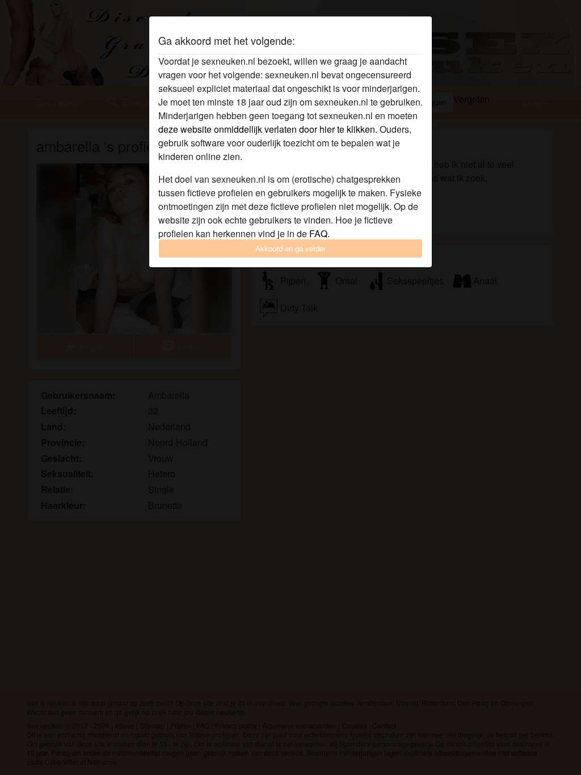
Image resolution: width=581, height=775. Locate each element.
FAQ (318, 233)
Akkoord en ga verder (290, 248)
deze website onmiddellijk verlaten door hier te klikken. (267, 129)
